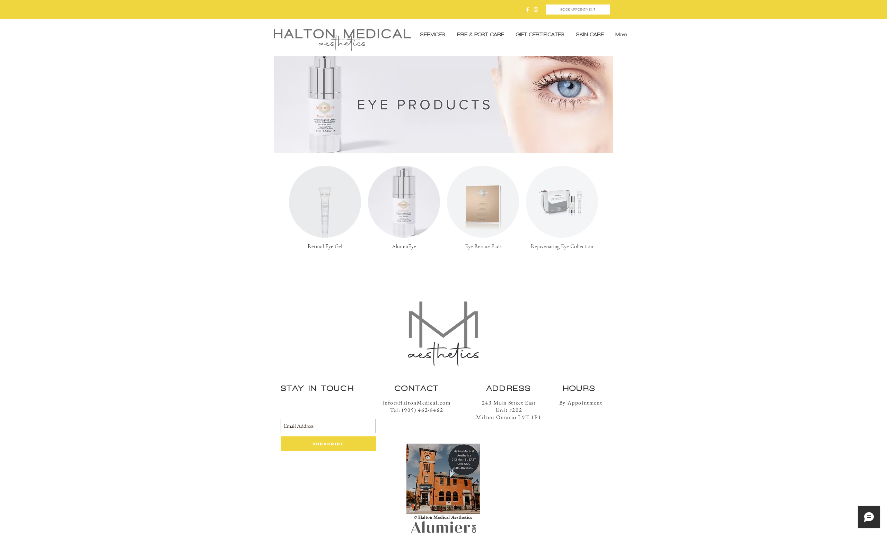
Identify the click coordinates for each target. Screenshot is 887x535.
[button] (480, 34)
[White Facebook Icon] (527, 9)
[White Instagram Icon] (536, 9)
